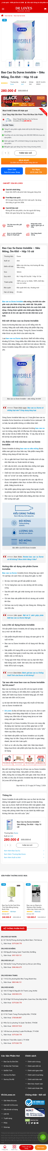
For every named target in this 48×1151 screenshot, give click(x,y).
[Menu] (3, 9)
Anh (22, 84)
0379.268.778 (17, 943)
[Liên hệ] (43, 1137)
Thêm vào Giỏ (25, 153)
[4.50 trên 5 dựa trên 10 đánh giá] (4, 83)
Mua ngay (40, 1147)
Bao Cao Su (8, 16)
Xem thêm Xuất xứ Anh (12, 857)
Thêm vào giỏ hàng (26, 1147)
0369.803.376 (17, 994)
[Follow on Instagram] (29, 1123)
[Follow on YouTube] (37, 1123)
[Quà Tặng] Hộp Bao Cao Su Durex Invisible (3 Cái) (25, 120)
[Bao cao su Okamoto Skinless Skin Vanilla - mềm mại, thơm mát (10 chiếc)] (36, 893)
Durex (12, 84)
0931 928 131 (17, 955)
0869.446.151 (17, 982)
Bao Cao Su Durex (19, 16)
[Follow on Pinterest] (34, 1123)
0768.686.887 (17, 1018)
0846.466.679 (17, 967)
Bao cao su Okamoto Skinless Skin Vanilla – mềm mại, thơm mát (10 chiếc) (35, 907)
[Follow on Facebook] (26, 1123)
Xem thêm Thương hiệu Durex (15, 854)
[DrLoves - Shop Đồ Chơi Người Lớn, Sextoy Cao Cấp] (24, 9)
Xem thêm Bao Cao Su (12, 851)
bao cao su (40, 428)
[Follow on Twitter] (32, 1123)
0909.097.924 (17, 1026)
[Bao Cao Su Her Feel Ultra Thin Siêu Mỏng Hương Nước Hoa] (11, 893)
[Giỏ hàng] (45, 9)
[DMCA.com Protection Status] (32, 1120)
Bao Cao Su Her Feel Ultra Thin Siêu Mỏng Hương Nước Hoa (11, 907)
